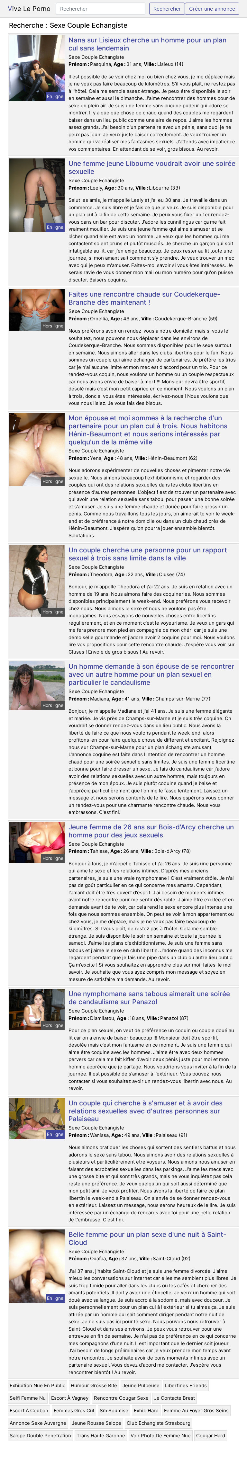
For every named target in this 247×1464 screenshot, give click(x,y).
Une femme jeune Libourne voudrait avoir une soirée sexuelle (152, 167)
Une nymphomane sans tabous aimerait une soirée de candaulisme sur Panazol (149, 998)
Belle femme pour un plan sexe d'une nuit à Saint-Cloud (147, 1238)
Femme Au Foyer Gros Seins (196, 1410)
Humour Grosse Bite (94, 1385)
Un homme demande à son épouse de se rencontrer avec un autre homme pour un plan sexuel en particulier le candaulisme (151, 674)
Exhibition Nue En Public (37, 1385)
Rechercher (167, 8)
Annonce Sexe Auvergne (38, 1423)
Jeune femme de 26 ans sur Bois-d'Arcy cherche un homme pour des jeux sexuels (151, 831)
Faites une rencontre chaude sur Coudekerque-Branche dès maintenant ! (144, 298)
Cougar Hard (210, 1436)
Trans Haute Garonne (101, 1436)
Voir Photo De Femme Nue (161, 1436)
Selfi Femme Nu (28, 1398)
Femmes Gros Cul (74, 1410)
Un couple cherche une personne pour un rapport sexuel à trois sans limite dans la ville (148, 554)
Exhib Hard (146, 1410)
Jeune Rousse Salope (96, 1423)
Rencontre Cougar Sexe (121, 1398)
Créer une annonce (212, 8)
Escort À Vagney (69, 1398)
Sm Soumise (114, 1410)
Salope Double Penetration (40, 1436)
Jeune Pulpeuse (141, 1385)
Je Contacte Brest (174, 1398)
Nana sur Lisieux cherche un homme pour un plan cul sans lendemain (147, 44)
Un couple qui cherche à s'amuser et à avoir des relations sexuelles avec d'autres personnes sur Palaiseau (146, 1111)
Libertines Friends (186, 1385)
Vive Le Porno (29, 9)
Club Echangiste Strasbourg (158, 1423)
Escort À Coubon (29, 1410)
